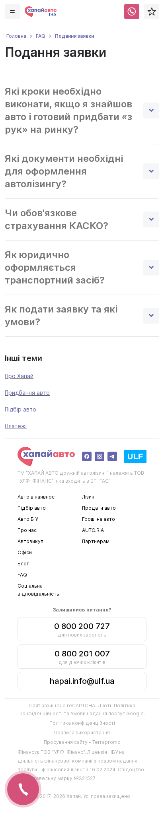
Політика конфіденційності (82, 723)
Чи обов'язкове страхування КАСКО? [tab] (56, 219)
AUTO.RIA (93, 530)
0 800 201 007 (82, 653)
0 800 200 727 (82, 626)
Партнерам (95, 541)
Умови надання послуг (97, 713)
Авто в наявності (38, 497)
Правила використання (82, 733)
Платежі (16, 426)
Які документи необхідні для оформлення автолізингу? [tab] (64, 171)
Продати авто (99, 508)
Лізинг (89, 497)
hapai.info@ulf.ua (82, 681)
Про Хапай (19, 376)
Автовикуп (30, 541)
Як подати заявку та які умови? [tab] (61, 315)
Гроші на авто (98, 519)
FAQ (22, 575)
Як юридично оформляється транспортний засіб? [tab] (55, 267)
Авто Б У (28, 519)
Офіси (25, 552)
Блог (23, 564)
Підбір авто (20, 409)
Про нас (27, 530)
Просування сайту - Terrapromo (82, 742)
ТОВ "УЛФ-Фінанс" (63, 752)
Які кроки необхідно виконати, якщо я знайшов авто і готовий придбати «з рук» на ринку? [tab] (68, 110)
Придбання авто (27, 392)
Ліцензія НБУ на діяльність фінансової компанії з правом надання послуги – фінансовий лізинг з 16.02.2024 (77, 760)
